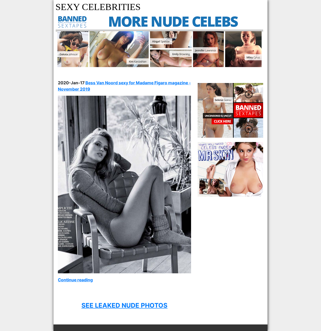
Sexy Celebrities (98, 7)
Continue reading (75, 279)
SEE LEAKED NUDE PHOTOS (124, 305)
